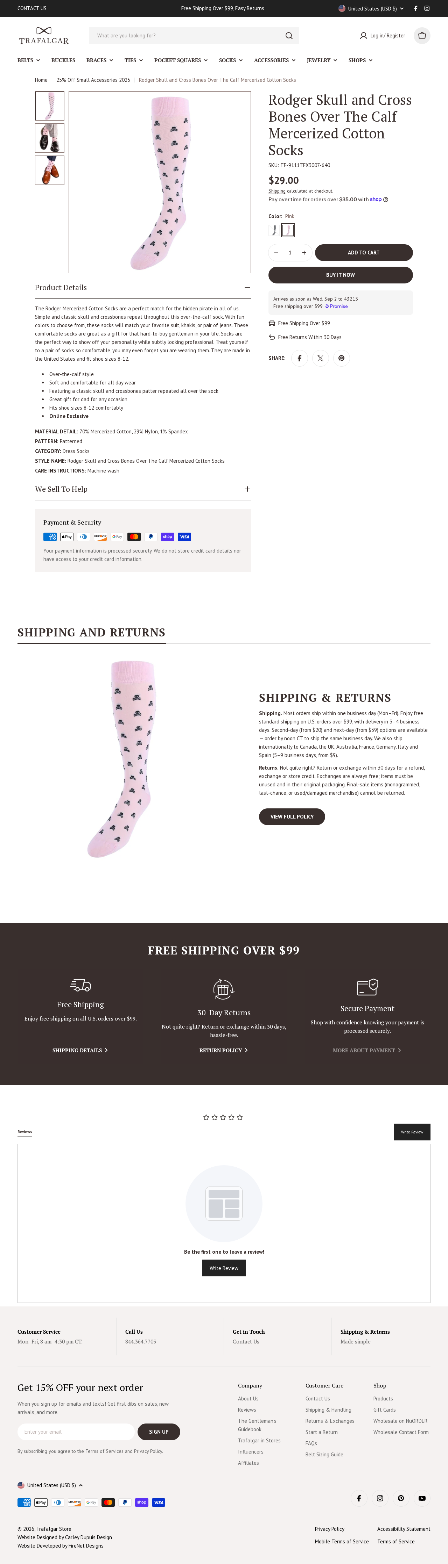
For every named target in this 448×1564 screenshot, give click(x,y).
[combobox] (194, 35)
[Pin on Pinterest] (341, 358)
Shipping (277, 191)
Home (41, 80)
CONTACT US (32, 8)
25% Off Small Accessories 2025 (93, 80)
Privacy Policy (329, 1529)
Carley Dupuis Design (88, 1537)
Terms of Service (396, 1541)
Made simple (356, 1341)
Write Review (412, 1132)
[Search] (289, 35)
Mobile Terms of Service (342, 1541)
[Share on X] (320, 358)
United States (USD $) (372, 8)
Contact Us (246, 1341)
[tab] (92, 635)
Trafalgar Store (53, 1529)
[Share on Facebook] (299, 358)
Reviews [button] (25, 1131)
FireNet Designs (86, 1545)
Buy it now (340, 275)
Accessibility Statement (403, 1529)
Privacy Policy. (148, 1451)
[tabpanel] (224, 758)
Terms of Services (104, 1451)
